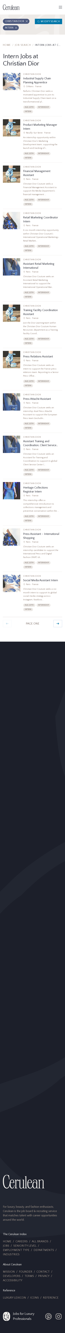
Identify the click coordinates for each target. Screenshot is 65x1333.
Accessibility (12, 1280)
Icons (34, 1297)
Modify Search (50, 21)
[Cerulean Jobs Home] (11, 7)
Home (7, 45)
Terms (29, 1276)
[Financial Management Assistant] (32, 187)
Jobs (6, 1245)
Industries (11, 1254)
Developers (11, 1276)
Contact (43, 1271)
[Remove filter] (26, 21)
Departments (44, 1250)
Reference (50, 1297)
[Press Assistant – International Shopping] (32, 550)
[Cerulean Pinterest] (48, 1316)
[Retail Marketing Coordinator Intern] (32, 233)
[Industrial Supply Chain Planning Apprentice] (32, 94)
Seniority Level (24, 1245)
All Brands (40, 1241)
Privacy (43, 1276)
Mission (9, 1271)
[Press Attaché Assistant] (32, 413)
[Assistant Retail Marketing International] (32, 280)
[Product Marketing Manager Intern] (32, 140)
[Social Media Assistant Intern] (32, 594)
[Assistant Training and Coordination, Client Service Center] (32, 457)
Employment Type (16, 1250)
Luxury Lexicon (14, 1297)
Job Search (23, 45)
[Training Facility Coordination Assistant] (32, 326)
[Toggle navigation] (60, 7)
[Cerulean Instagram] (58, 1316)
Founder (25, 1271)
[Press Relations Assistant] (32, 370)
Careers (22, 1241)
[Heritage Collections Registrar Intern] (32, 503)
